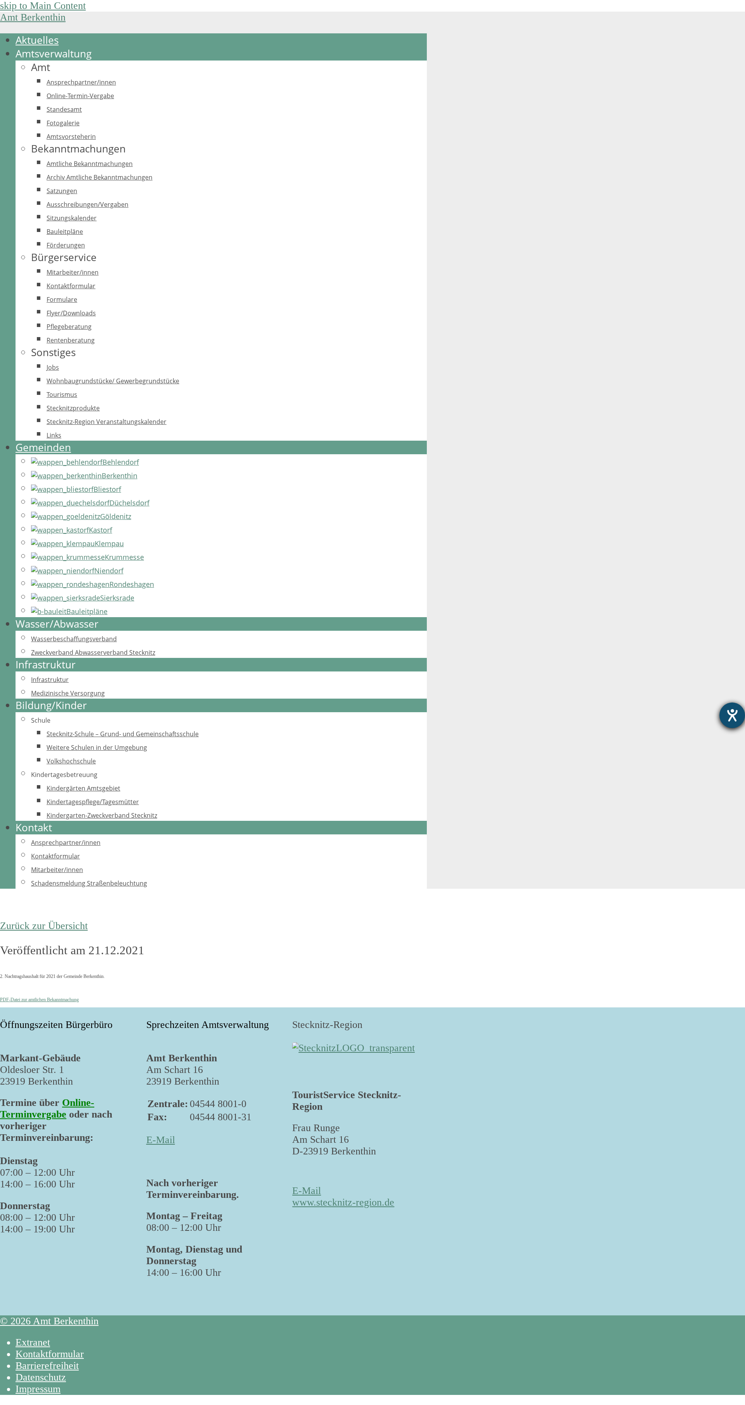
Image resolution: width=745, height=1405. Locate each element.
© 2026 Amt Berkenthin (49, 1321)
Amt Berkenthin (33, 17)
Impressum (38, 1389)
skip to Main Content (43, 5)
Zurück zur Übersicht (44, 925)
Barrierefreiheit (47, 1365)
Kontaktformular (50, 1354)
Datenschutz (41, 1377)
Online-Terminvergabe (47, 1108)
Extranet (33, 1342)
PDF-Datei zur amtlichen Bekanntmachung (39, 999)
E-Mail (160, 1139)
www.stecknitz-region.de (343, 1202)
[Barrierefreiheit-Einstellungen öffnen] (732, 715)
